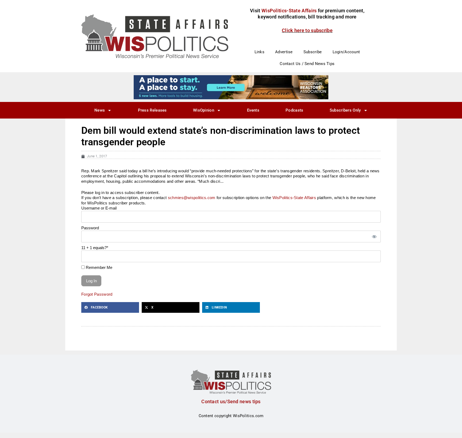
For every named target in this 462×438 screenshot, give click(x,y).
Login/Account (346, 51)
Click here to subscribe (307, 30)
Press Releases (152, 110)
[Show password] (374, 237)
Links (260, 51)
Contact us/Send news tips (231, 401)
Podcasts (294, 110)
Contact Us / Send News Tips (307, 63)
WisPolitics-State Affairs (294, 197)
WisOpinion (203, 110)
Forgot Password (97, 294)
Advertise (284, 51)
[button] (110, 307)
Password (90, 228)
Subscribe (312, 51)
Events (253, 110)
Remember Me (98, 267)
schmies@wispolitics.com (191, 197)
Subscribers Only (345, 110)
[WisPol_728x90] (231, 87)
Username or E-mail (99, 208)
